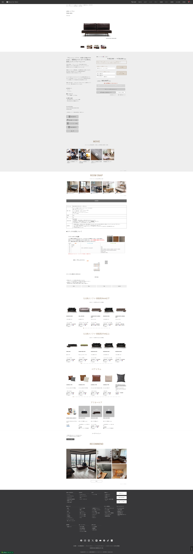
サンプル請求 (107, 509)
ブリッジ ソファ (93, 319)
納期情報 (93, 528)
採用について (69, 526)
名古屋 (119, 286)
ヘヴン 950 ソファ (69, 319)
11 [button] (97, 363)
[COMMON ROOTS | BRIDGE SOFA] (96, 309)
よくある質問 (94, 526)
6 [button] (89, 363)
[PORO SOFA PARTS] (84, 411)
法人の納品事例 (82, 528)
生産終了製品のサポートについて (122, 515)
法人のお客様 (82, 526)
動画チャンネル (69, 500)
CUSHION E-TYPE (106, 384)
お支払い (106, 497)
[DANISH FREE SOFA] (84, 345)
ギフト (81, 517)
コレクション (94, 514)
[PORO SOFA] (72, 345)
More (96, 481)
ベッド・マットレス (70, 519)
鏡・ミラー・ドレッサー (71, 520)
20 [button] (111, 363)
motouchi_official (107, 193)
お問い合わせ (94, 529)
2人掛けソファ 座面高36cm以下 (94, 302)
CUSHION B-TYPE (82, 384)
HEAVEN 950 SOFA (69, 316)
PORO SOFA (68, 351)
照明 (80, 509)
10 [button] (95, 363)
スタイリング (69, 497)
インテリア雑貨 (82, 508)
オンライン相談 (107, 511)
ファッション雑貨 (83, 514)
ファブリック (82, 511)
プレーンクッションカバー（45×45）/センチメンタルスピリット (120, 389)
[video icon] (72, 154)
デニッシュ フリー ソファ (83, 354)
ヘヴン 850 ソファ (106, 319)
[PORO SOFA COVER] (96, 411)
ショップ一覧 (94, 494)
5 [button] (87, 363)
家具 (68, 508)
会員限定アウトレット (96, 508)
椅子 (68, 511)
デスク (68, 514)
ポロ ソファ (68, 354)
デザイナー (94, 517)
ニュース (68, 494)
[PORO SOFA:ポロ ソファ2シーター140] (96, 27)
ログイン (75, 436)
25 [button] (111, 396)
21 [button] (105, 396)
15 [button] (103, 363)
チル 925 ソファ (81, 319)
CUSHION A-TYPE (69, 384)
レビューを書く (70, 439)
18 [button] (108, 363)
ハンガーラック (69, 517)
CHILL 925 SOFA (81, 316)
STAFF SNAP (69, 502)
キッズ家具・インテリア (96, 509)
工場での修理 (120, 509)
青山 (89, 286)
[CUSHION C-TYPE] (96, 378)
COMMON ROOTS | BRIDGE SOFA (95, 317)
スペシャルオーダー (108, 514)
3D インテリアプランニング (109, 508)
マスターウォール (83, 494)
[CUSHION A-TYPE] (72, 378)
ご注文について (107, 494)
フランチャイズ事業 (83, 531)
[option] (96, 27)
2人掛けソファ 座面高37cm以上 (94, 337)
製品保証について (120, 511)
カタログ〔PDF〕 (83, 529)
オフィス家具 (94, 511)
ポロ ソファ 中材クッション (83, 421)
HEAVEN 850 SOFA (106, 316)
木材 (80, 497)
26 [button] (113, 396)
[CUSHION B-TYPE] (84, 378)
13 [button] (100, 363)
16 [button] (105, 363)
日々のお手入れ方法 (121, 508)
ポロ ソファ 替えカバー (94, 421)
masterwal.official (71, 193)
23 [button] (108, 396)
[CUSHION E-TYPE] (108, 378)
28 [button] (116, 396)
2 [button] (74, 396)
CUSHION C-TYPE (94, 384)
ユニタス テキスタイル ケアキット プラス (71, 422)
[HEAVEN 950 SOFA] (72, 309)
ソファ (68, 509)
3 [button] (84, 363)
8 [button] (92, 363)
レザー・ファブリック (83, 499)
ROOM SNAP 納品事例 (71, 499)
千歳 (104, 286)
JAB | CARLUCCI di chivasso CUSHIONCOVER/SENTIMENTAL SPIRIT (120, 385)
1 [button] (81, 363)
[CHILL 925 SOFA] (84, 309)
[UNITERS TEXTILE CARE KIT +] (72, 411)
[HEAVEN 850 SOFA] (108, 309)
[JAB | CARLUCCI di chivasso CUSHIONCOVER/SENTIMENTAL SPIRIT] (121, 378)
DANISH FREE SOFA (82, 351)
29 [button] (118, 396)
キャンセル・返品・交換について (109, 500)
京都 (73, 286)
